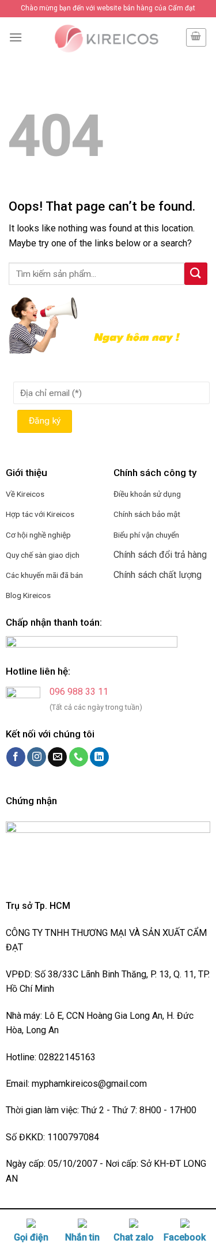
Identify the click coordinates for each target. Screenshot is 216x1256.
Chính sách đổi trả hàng (160, 554)
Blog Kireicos (28, 595)
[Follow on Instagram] (36, 757)
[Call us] (78, 757)
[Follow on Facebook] (15, 757)
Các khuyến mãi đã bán (44, 575)
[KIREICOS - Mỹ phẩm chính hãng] (103, 37)
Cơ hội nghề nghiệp (38, 534)
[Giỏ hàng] (196, 37)
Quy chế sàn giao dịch (42, 555)
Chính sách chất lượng (157, 574)
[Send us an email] (57, 757)
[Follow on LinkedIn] (99, 757)
